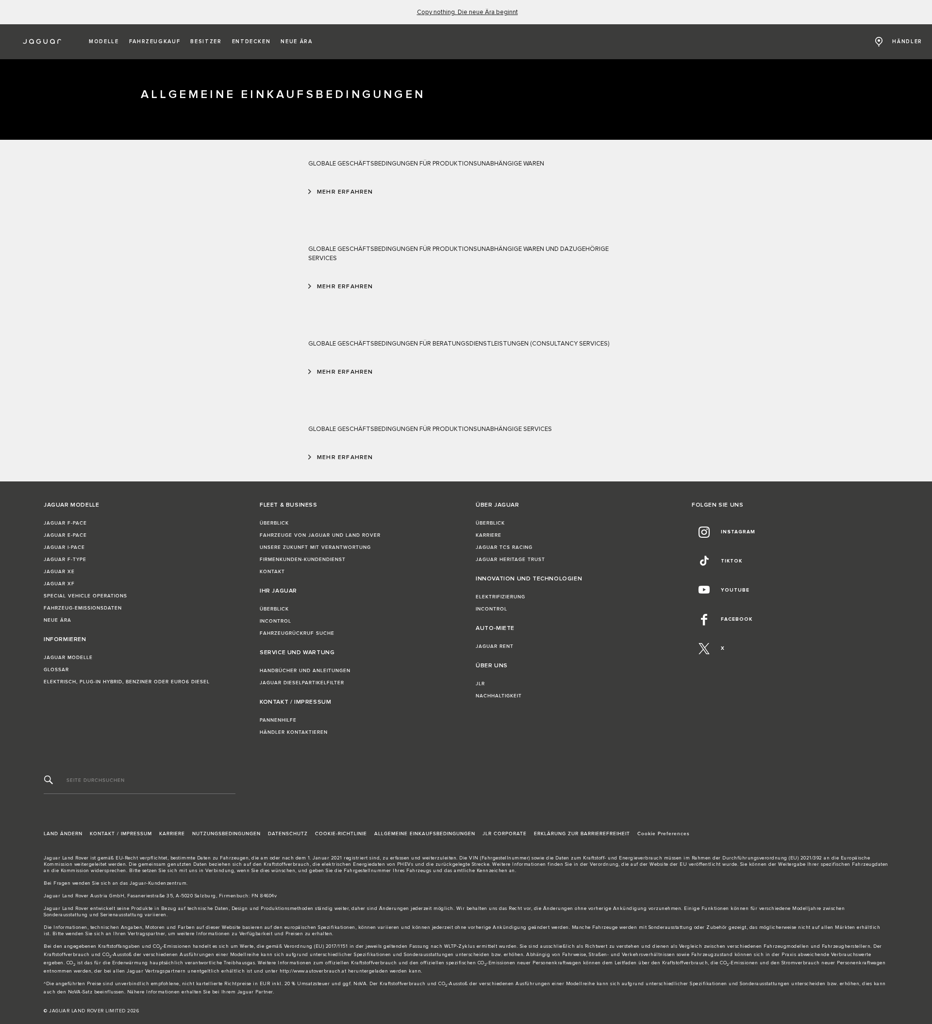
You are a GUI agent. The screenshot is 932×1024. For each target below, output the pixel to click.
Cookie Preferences (663, 834)
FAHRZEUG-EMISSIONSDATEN (83, 608)
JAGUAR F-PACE (65, 523)
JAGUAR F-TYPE (65, 559)
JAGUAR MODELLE (68, 658)
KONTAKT (272, 572)
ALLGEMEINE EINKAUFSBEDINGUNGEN (424, 834)
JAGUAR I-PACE (64, 547)
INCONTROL (275, 621)
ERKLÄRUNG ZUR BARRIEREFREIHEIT (582, 834)
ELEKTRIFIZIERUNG (500, 597)
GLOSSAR (56, 670)
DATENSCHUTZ (288, 834)
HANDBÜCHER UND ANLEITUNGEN (305, 671)
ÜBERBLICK (274, 523)
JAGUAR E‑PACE (65, 535)
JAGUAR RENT (495, 646)
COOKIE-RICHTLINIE (341, 834)
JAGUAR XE (59, 572)
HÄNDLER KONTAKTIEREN (294, 732)
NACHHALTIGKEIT (499, 696)
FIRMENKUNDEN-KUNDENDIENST (303, 559)
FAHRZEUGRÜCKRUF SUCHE (297, 633)
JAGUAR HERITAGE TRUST (510, 559)
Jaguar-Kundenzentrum (158, 883)
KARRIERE (488, 535)
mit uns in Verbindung (206, 870)
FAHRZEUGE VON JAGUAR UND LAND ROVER (320, 535)
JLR (480, 684)
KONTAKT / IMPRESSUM (121, 834)
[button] (104, 41)
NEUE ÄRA (57, 620)
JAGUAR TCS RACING (504, 547)
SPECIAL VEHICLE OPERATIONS (85, 596)
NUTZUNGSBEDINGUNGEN (226, 834)
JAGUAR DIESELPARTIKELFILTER (302, 683)
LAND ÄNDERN (63, 834)
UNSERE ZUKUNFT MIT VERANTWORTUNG (315, 547)
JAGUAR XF (59, 584)
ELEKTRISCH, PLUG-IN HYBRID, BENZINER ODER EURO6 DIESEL (127, 682)
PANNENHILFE (278, 720)
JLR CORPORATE (505, 834)
